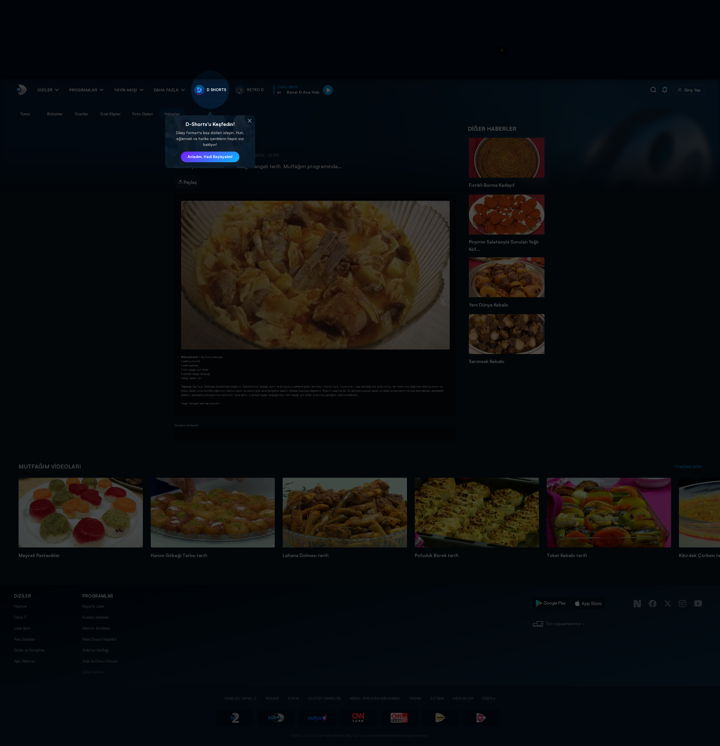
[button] (249, 121)
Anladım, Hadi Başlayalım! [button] (210, 156)
